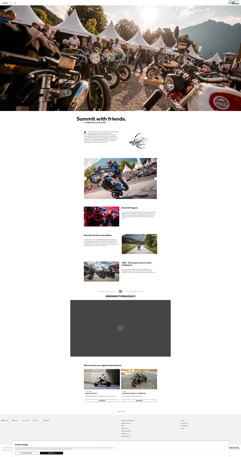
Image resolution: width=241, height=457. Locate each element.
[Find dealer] (15, 2)
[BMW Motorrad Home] (233, 3)
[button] (5, 3)
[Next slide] (155, 178)
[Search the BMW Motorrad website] (11, 2)
